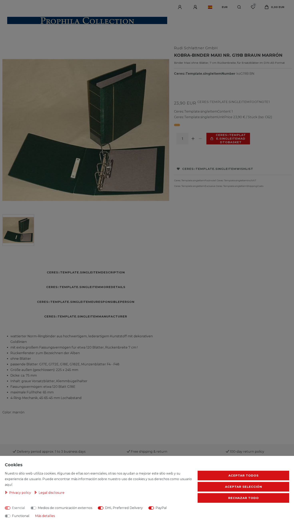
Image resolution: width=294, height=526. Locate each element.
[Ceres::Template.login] (180, 7)
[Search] (239, 7)
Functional (20, 516)
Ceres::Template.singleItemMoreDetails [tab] (85, 287)
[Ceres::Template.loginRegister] (195, 7)
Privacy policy (20, 493)
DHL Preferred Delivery (124, 508)
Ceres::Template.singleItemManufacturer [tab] (85, 316)
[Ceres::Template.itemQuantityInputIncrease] (193, 138)
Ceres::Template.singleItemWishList (217, 169)
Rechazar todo (243, 498)
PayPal (161, 508)
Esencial (18, 508)
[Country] (210, 7)
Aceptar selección (243, 487)
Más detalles (45, 516)
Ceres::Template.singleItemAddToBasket (231, 138)
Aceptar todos (243, 475)
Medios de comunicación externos (65, 508)
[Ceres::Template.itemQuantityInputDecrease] (200, 138)
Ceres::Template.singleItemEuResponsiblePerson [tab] (85, 302)
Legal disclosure (51, 493)
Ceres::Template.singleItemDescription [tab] (86, 272)
